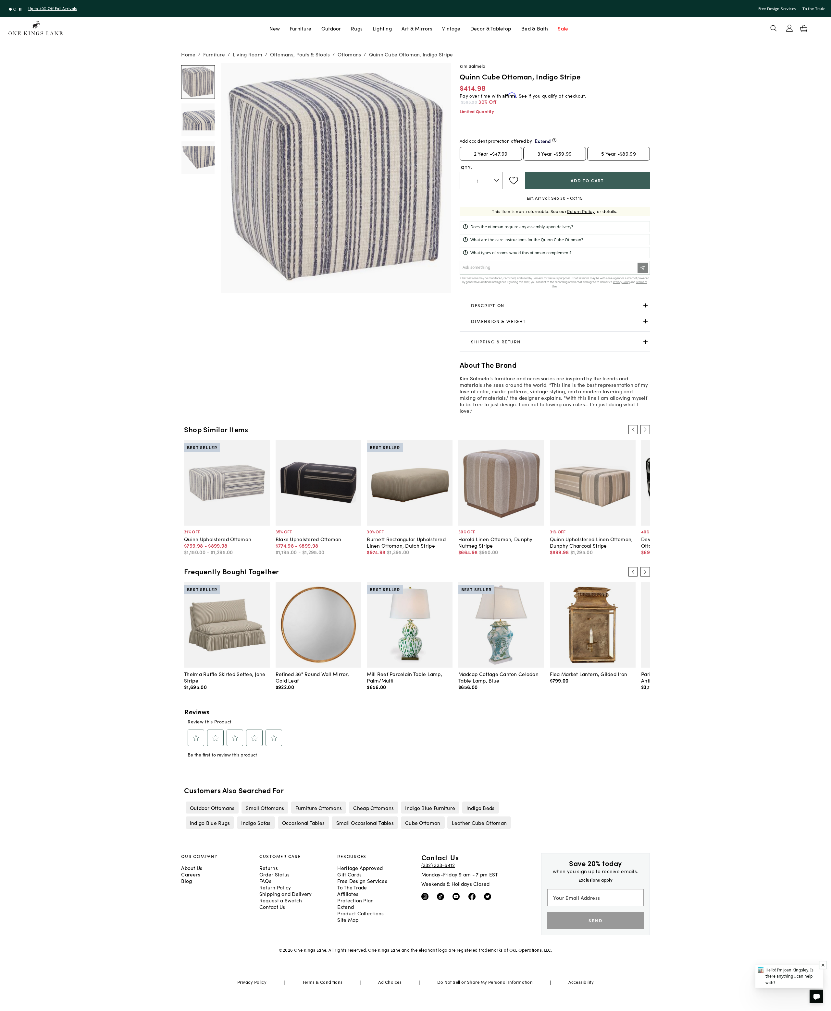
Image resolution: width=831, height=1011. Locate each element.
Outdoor (331, 28)
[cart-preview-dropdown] (803, 28)
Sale (563, 28)
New (274, 28)
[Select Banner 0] (10, 9)
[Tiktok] (442, 896)
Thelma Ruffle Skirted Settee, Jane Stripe (224, 677)
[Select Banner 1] (14, 9)
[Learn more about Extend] (554, 140)
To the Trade (813, 9)
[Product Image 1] (198, 120)
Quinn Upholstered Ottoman (217, 538)
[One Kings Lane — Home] (35, 28)
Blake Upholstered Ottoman (308, 538)
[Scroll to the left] (633, 429)
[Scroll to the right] (645, 429)
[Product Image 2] (198, 158)
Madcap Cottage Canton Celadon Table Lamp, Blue (498, 677)
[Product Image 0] (198, 82)
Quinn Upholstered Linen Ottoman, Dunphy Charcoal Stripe (591, 542)
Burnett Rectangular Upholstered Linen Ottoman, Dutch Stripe (406, 542)
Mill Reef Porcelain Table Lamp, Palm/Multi (404, 677)
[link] (555, 305)
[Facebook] (473, 896)
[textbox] (481, 180)
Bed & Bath (534, 28)
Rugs (357, 28)
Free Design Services (777, 9)
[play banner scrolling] (20, 9)
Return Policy (581, 211)
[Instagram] (426, 896)
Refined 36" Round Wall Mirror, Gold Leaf (312, 677)
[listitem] (212, 807)
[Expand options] (645, 305)
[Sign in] (789, 28)
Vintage (451, 28)
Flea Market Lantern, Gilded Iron (588, 673)
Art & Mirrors (417, 28)
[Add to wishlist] (513, 180)
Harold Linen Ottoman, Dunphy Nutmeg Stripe (495, 542)
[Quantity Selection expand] (497, 180)
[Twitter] (489, 896)
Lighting (382, 28)
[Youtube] (458, 896)
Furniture (300, 28)
